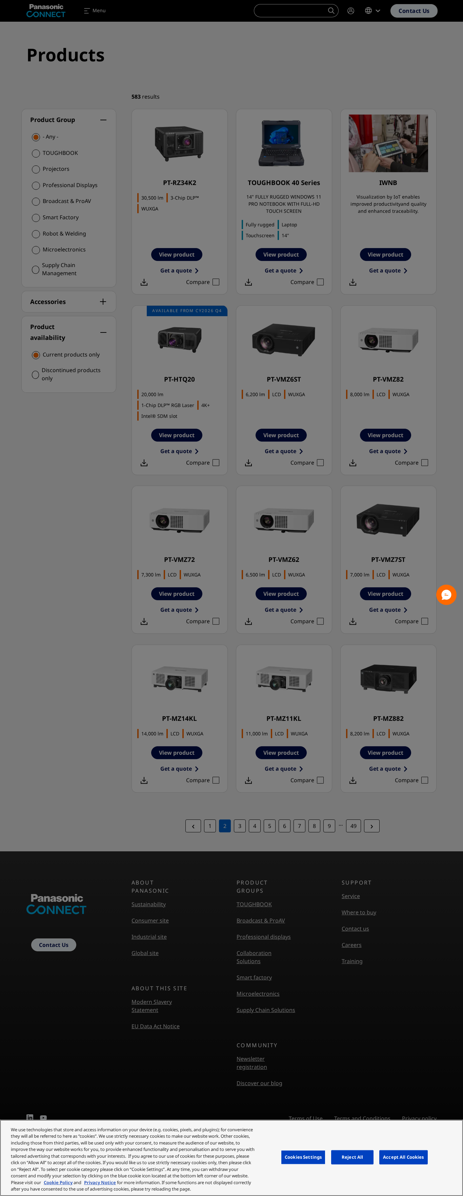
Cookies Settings (303, 1157)
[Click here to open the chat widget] (446, 595)
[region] (231, 1158)
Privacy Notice (100, 1182)
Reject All (352, 1157)
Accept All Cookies (403, 1157)
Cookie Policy (58, 1182)
